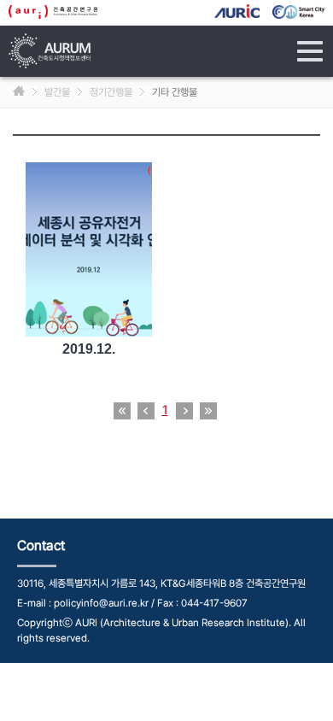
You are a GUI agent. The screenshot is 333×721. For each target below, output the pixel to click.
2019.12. (88, 349)
